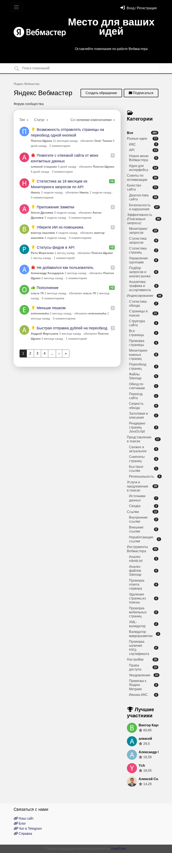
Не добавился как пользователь (64, 267)
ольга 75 (37, 293)
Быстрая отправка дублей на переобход (71, 328)
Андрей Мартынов (44, 333)
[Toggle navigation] (16, 7)
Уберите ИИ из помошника (59, 227)
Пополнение (47, 288)
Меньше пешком (50, 308)
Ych (142, 765)
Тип (22, 120)
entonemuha (40, 313)
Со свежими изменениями (91, 120)
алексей (145, 738)
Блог (22, 823)
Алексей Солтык (153, 779)
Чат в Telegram (30, 828)
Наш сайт (26, 818)
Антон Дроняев (42, 212)
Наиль (35, 192)
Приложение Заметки (55, 207)
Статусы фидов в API (55, 247)
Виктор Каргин (151, 725)
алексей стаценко (44, 166)
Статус (40, 120)
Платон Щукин (41, 140)
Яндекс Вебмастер (26, 83)
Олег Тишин (103, 140)
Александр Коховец (155, 752)
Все (142, 133)
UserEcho (118, 848)
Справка (25, 833)
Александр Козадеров (47, 273)
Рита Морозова (42, 253)
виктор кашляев (43, 232)
